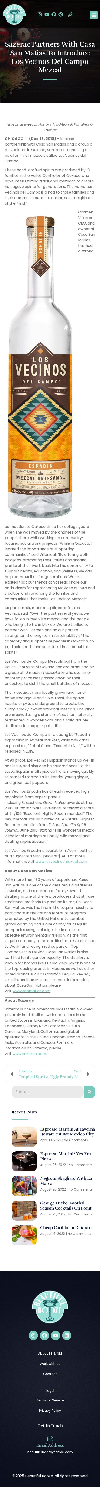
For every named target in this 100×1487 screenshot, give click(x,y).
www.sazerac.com (29, 1053)
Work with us (50, 1363)
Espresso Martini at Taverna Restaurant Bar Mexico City (67, 1132)
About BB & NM (50, 1353)
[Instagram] (39, 14)
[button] (70, 15)
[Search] (89, 1092)
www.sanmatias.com (31, 991)
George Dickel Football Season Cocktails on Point (66, 1206)
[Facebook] (53, 14)
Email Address (50, 1445)
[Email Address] (50, 1438)
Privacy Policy (50, 1410)
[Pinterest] (60, 14)
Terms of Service (50, 1400)
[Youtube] (46, 14)
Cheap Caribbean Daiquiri (66, 1227)
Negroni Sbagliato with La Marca (66, 1181)
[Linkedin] (66, 1335)
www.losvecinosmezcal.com (61, 861)
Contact (50, 1374)
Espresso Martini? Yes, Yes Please (65, 1156)
